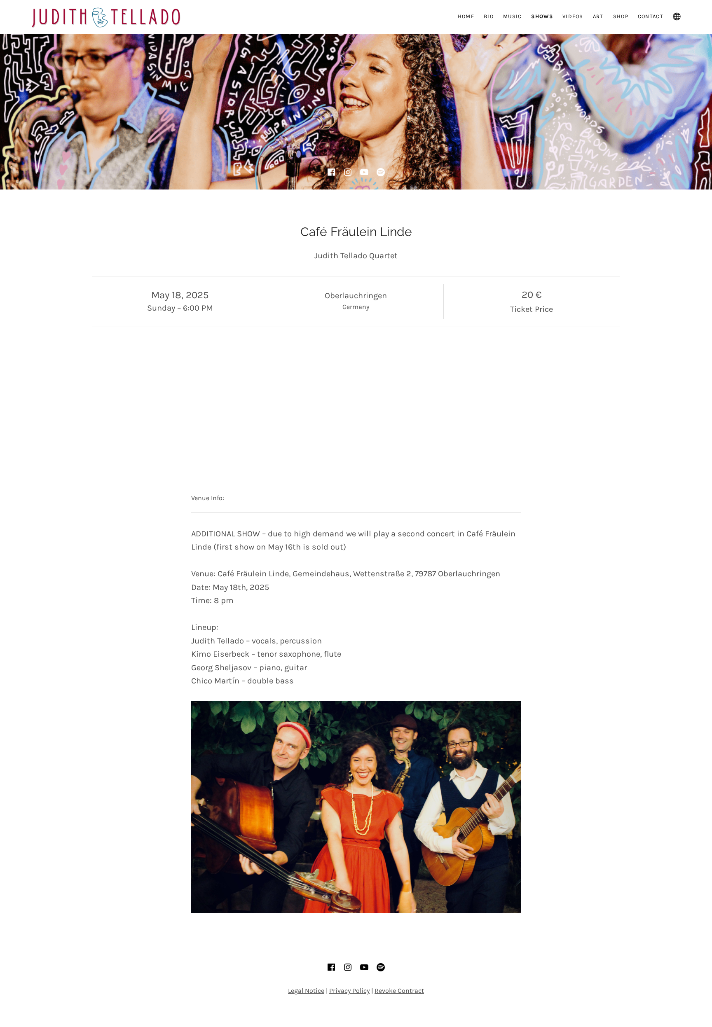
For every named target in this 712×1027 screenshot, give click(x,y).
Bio (489, 16)
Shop (620, 16)
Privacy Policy (349, 990)
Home (466, 16)
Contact (650, 16)
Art (598, 16)
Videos (572, 16)
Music (512, 16)
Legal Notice (306, 990)
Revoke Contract (399, 990)
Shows (542, 16)
